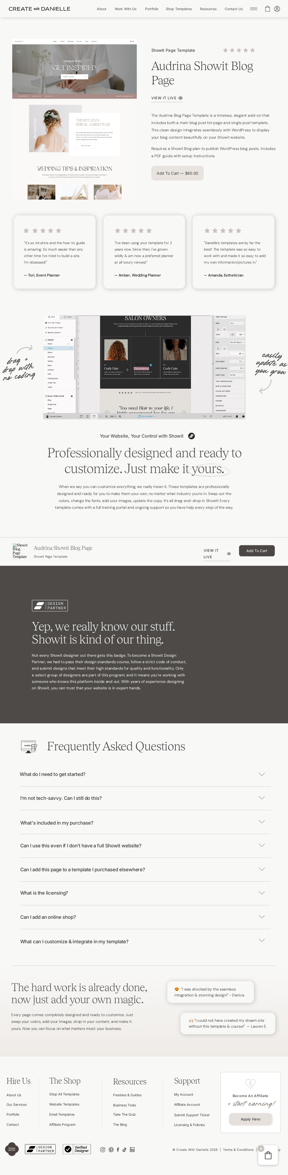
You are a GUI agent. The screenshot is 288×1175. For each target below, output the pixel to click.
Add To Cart (256, 550)
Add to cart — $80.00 (177, 173)
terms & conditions (238, 1150)
